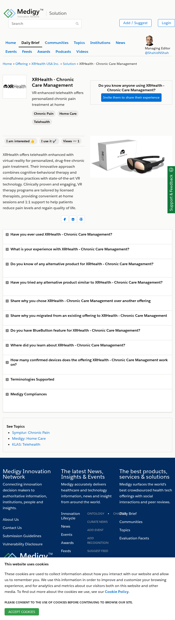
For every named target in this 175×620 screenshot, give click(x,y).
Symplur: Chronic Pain (31, 432)
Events (66, 534)
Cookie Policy (117, 591)
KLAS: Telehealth (26, 444)
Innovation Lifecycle (70, 516)
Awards (67, 542)
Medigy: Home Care (29, 438)
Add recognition (97, 540)
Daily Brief (127, 513)
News (65, 526)
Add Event (95, 530)
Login (166, 22)
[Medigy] (24, 12)
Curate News (97, 522)
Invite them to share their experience (131, 97)
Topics (124, 530)
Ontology (95, 514)
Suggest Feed (97, 551)
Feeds (66, 551)
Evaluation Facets (134, 538)
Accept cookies (21, 612)
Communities (130, 521)
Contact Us (12, 527)
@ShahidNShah (157, 53)
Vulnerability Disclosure (23, 544)
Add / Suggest (135, 22)
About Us (11, 519)
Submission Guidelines (22, 536)
